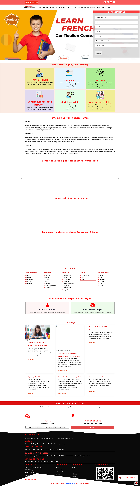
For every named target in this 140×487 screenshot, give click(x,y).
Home (40, 7)
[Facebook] (104, 2)
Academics (53, 7)
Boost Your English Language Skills (70, 377)
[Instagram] (108, 2)
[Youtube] (111, 2)
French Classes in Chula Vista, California (84, 138)
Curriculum (85, 7)
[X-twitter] (114, 2)
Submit (98, 53)
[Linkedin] (32, 479)
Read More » (32, 360)
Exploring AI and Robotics (36, 377)
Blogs (98, 7)
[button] (54, 7)
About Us (46, 7)
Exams (69, 7)
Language (76, 7)
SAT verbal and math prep (98, 377)
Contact (92, 7)
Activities (62, 7)
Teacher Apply (105, 7)
